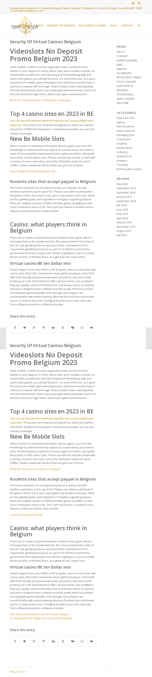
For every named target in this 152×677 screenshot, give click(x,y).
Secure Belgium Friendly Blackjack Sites (33, 171)
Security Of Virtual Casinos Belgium (45, 41)
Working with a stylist (129, 169)
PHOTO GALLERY (126, 81)
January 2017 (124, 196)
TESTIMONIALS (125, 94)
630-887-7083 (133, 8)
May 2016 (122, 214)
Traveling (122, 164)
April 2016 (122, 218)
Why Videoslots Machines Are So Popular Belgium (39, 614)
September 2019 (126, 188)
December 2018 (126, 192)
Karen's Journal (126, 130)
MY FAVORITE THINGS (129, 77)
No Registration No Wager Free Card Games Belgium (41, 618)
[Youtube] (133, 3)
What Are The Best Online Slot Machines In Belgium (40, 100)
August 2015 (124, 231)
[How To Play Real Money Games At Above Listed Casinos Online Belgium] (3, 338)
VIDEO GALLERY (126, 99)
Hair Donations (126, 126)
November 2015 (126, 226)
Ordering (122, 152)
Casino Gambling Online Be (26, 514)
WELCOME (123, 103)
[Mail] (139, 3)
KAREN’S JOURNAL (127, 60)
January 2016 (124, 222)
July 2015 (122, 235)
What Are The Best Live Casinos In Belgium (35, 469)
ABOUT (121, 52)
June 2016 (122, 209)
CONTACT (122, 56)
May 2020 (122, 184)
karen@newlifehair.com (27, 11)
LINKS (120, 64)
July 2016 (122, 205)
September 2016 (126, 201)
